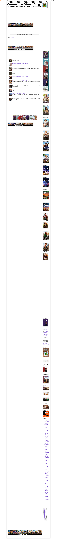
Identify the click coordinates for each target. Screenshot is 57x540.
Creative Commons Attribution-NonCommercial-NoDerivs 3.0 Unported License (46, 343)
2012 (44, 521)
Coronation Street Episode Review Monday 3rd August (46, 490)
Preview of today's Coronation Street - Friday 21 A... (46, 431)
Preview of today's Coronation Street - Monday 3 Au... (46, 493)
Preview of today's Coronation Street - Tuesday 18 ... (46, 442)
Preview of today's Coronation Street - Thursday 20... (46, 433)
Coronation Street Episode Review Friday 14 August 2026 (19, 93)
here (46, 329)
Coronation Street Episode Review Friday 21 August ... (46, 428)
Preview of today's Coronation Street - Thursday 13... (46, 460)
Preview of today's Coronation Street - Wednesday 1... (46, 436)
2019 (44, 514)
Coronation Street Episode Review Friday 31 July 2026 (46, 496)
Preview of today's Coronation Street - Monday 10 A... (46, 472)
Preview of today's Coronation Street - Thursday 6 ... (46, 478)
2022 (44, 511)
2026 (44, 419)
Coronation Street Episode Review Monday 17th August (19, 89)
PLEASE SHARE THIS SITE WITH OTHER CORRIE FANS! (46, 335)
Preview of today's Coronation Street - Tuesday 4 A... (46, 486)
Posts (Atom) (12, 37)
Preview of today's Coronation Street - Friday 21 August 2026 (19, 80)
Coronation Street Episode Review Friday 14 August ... (46, 452)
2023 (44, 510)
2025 (44, 508)
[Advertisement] (28, 14)
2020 (44, 513)
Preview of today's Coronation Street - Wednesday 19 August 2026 (20, 63)
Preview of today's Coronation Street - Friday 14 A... (46, 457)
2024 (44, 509)
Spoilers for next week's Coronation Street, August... (46, 439)
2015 (44, 518)
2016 (44, 517)
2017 (44, 516)
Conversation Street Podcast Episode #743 (46, 499)
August (45, 420)
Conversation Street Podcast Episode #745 (46, 455)
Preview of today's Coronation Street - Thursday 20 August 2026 (20, 67)
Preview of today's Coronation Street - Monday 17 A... (46, 449)
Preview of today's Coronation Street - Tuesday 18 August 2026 (20, 76)
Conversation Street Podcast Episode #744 (46, 475)
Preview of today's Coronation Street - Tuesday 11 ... (46, 463)
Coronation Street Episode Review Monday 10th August (46, 469)
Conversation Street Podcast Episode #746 (46, 425)
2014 (44, 519)
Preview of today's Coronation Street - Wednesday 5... (46, 481)
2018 (44, 515)
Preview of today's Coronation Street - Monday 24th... (46, 422)
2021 (44, 512)
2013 (44, 520)
